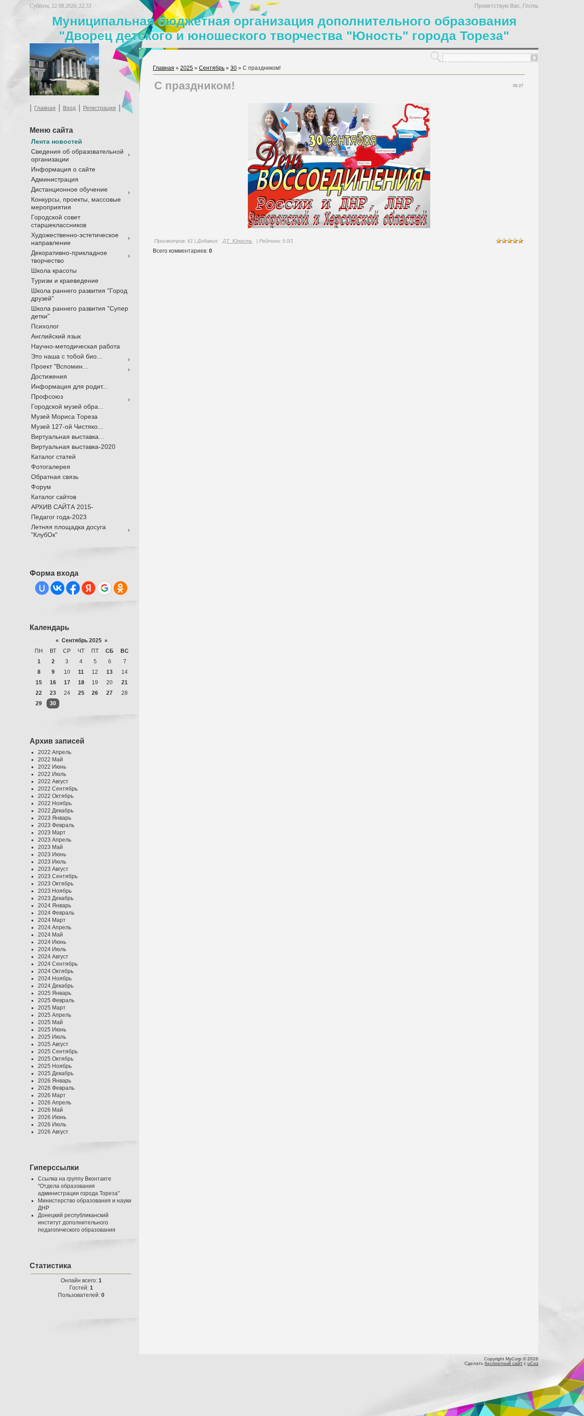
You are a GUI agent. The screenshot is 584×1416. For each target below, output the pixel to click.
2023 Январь (54, 818)
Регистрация (99, 108)
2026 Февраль (56, 1088)
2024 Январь (54, 905)
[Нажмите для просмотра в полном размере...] (339, 226)
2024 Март (52, 920)
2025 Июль (52, 1037)
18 (81, 682)
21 (124, 682)
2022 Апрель (54, 752)
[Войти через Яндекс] (88, 588)
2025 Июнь (52, 1029)
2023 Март (52, 832)
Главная (45, 108)
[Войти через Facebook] (73, 588)
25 (81, 693)
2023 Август (53, 869)
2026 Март (52, 1095)
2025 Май (50, 1022)
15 (39, 682)
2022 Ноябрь (55, 803)
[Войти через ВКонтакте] (57, 588)
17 (67, 682)
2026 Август (53, 1132)
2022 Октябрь (55, 796)
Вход (69, 108)
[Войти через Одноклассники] (120, 588)
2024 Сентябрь (58, 964)
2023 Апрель (54, 840)
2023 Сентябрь (58, 876)
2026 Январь (54, 1081)
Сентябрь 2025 (82, 640)
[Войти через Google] (104, 588)
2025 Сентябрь (58, 1051)
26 (95, 693)
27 (109, 693)
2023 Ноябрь (55, 891)
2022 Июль (52, 774)
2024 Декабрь (55, 986)
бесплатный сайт (503, 1363)
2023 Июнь (52, 854)
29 (39, 703)
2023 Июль (52, 862)
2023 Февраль (56, 825)
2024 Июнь (52, 942)
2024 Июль (52, 949)
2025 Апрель (54, 1015)
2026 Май (50, 1110)
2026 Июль (52, 1124)
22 (39, 693)
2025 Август (53, 1044)
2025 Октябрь (55, 1059)
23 (53, 693)
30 (53, 703)
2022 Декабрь (55, 810)
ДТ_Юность (237, 241)
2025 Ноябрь (55, 1066)
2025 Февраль (56, 1000)
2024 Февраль (56, 913)
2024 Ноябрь (55, 978)
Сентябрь (211, 68)
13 (109, 672)
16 (53, 682)
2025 (186, 68)
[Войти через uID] (42, 588)
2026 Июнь (52, 1117)
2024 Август (53, 956)
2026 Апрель (54, 1102)
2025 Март (52, 1008)
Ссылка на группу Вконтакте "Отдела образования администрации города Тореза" (79, 1186)
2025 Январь (54, 993)
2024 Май (50, 935)
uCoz (532, 1363)
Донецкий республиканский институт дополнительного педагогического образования (76, 1222)
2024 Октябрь (55, 971)
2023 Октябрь (55, 883)
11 (81, 672)
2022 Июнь (52, 767)
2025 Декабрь (55, 1073)
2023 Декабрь (55, 898)
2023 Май (50, 847)
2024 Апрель (54, 927)
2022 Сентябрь (58, 789)
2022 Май (50, 759)
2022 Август (53, 781)
